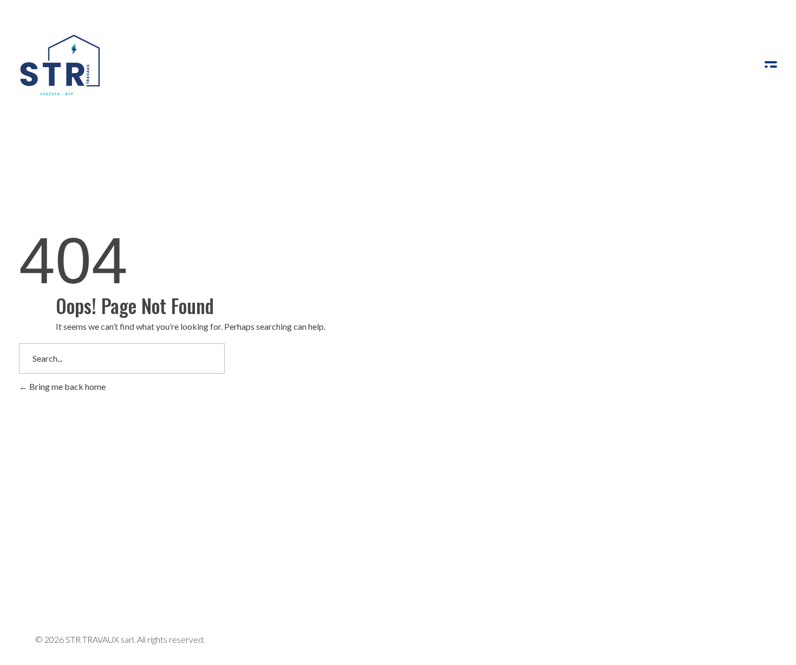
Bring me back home (67, 386)
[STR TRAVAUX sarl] (59, 65)
